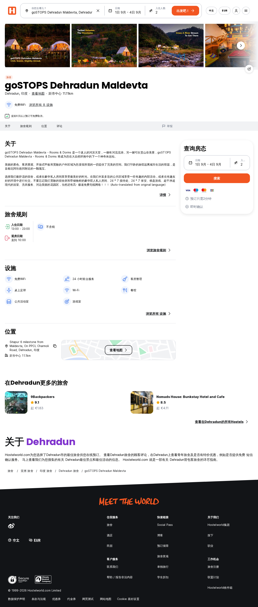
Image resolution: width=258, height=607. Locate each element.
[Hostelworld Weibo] (11, 525)
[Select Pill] (236, 11)
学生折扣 (163, 577)
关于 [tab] (7, 126)
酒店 (109, 535)
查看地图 (38, 93)
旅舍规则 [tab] (25, 126)
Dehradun (12, 93)
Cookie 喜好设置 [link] (128, 599)
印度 (24, 93)
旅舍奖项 (163, 556)
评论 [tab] (59, 126)
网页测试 (88, 599)
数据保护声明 (16, 599)
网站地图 (105, 599)
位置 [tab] (44, 126)
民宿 (109, 545)
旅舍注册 (213, 566)
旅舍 (8, 77)
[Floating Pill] (241, 45)
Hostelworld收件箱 (220, 587)
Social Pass (165, 524)
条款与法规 (39, 599)
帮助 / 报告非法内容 (120, 577)
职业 (210, 545)
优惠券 (56, 599)
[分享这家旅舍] (249, 69)
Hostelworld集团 (219, 524)
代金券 (71, 599)
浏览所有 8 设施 (41, 105)
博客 (160, 535)
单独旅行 (163, 566)
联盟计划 (213, 577)
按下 (210, 535)
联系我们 (112, 566)
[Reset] (98, 11)
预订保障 (163, 545)
